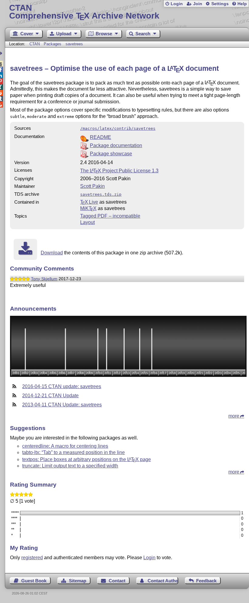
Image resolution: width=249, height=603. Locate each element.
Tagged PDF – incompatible (110, 216)
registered (32, 557)
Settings (220, 4)
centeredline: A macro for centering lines (65, 446)
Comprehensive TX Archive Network (84, 12)
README (100, 137)
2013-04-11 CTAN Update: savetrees (62, 404)
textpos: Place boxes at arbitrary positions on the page (86, 459)
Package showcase (111, 153)
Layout (87, 222)
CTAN (34, 44)
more (233, 416)
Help (242, 4)
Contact (117, 580)
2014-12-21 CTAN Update (50, 395)
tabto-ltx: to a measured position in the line (73, 452)
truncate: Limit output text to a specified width (70, 465)
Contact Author (163, 580)
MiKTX (88, 208)
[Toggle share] (2, 53)
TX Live (89, 202)
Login (177, 4)
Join (197, 4)
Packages (53, 44)
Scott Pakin (92, 186)
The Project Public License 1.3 (119, 170)
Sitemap (77, 580)
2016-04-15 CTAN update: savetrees (61, 386)
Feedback (206, 580)
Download (52, 252)
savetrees (74, 44)
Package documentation (116, 145)
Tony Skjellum (44, 278)
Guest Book (33, 580)
